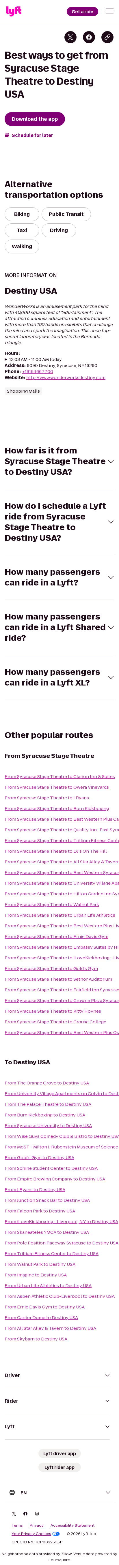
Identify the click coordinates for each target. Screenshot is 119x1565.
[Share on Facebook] (89, 37)
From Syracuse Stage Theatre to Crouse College (55, 1022)
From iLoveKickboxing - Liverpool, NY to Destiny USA (61, 1222)
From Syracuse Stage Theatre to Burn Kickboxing (57, 808)
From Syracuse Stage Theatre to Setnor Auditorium (58, 979)
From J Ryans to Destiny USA (35, 1190)
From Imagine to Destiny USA (36, 1275)
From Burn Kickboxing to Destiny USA (45, 1115)
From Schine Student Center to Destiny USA (51, 1168)
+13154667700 (37, 371)
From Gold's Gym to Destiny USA (39, 1158)
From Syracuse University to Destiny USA (48, 1126)
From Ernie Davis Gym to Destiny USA (45, 1307)
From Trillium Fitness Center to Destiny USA (51, 1254)
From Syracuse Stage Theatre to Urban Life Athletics (60, 915)
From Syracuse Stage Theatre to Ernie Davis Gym (56, 936)
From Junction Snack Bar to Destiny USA (47, 1200)
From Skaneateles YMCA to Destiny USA (47, 1232)
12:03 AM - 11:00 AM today (35, 359)
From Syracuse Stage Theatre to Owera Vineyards (57, 787)
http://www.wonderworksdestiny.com (65, 377)
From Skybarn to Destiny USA (36, 1339)
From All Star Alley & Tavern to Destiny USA (50, 1328)
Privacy (37, 1525)
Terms (17, 1525)
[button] (109, 11)
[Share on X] (70, 37)
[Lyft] (14, 11)
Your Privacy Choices (31, 1533)
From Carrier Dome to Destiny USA (41, 1317)
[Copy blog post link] (107, 37)
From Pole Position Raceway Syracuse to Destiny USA (61, 1243)
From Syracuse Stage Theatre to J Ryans (47, 798)
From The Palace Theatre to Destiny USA (48, 1104)
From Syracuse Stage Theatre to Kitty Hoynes (53, 1011)
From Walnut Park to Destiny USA (40, 1264)
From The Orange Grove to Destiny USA (47, 1083)
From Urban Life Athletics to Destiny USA (48, 1285)
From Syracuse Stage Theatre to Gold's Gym (51, 968)
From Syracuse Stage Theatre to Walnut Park (52, 904)
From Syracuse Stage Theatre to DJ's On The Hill (56, 851)
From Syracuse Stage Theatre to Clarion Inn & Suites (60, 776)
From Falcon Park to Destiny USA (40, 1211)
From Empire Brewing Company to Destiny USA (55, 1179)
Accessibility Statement (73, 1525)
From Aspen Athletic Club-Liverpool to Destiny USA (60, 1296)
